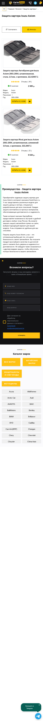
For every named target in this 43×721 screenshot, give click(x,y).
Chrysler (11, 442)
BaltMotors (11, 410)
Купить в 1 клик (19, 101)
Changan (31, 429)
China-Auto (31, 442)
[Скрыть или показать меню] (3, 3)
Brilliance (31, 417)
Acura (11, 392)
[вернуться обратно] (4, 9)
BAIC (32, 404)
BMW (11, 417)
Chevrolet (31, 435)
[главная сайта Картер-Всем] (17, 3)
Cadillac (32, 423)
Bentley (32, 410)
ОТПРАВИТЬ (21, 335)
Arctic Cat (11, 398)
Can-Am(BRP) (11, 429)
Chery (11, 435)
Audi (31, 398)
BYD (11, 423)
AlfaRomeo (31, 392)
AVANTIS (11, 404)
